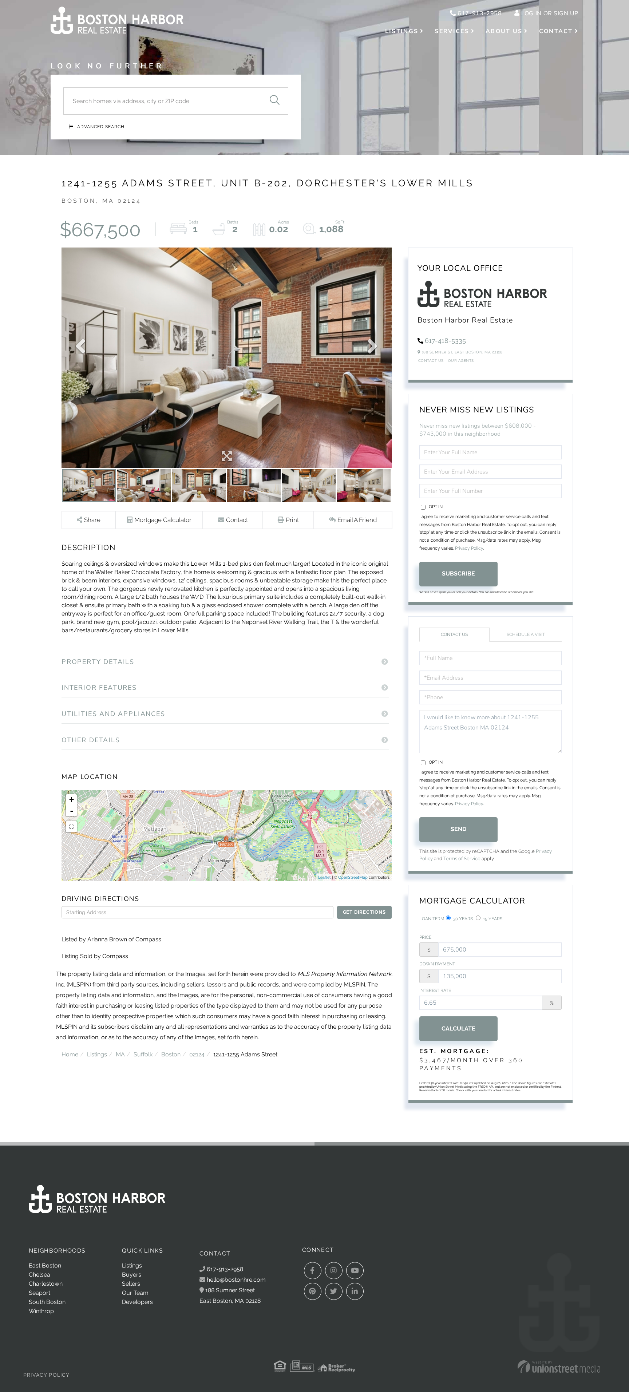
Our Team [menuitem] (135, 1292)
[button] (274, 101)
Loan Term (431, 918)
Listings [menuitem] (401, 31)
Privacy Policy (469, 548)
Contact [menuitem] (556, 31)
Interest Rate (435, 990)
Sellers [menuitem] (131, 1283)
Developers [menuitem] (137, 1301)
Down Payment (437, 963)
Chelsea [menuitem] (39, 1274)
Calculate (458, 1028)
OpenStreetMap (353, 877)
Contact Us (431, 361)
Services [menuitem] (452, 31)
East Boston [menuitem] (45, 1265)
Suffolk (143, 1054)
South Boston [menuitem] (47, 1301)
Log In (531, 13)
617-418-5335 (445, 340)
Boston (171, 1054)
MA (120, 1054)
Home (70, 1054)
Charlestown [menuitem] (46, 1283)
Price (425, 937)
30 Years (462, 918)
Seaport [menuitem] (39, 1292)
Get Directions (364, 912)
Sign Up (566, 13)
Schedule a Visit (526, 634)
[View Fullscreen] (71, 826)
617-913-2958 (479, 13)
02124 (197, 1054)
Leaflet (324, 877)
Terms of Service (461, 858)
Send (458, 829)
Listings (97, 1054)
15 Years (492, 918)
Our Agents (461, 361)
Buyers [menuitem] (131, 1274)
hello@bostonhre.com (236, 1279)
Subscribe (458, 573)
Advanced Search (100, 126)
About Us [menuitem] (504, 31)
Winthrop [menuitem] (41, 1311)
